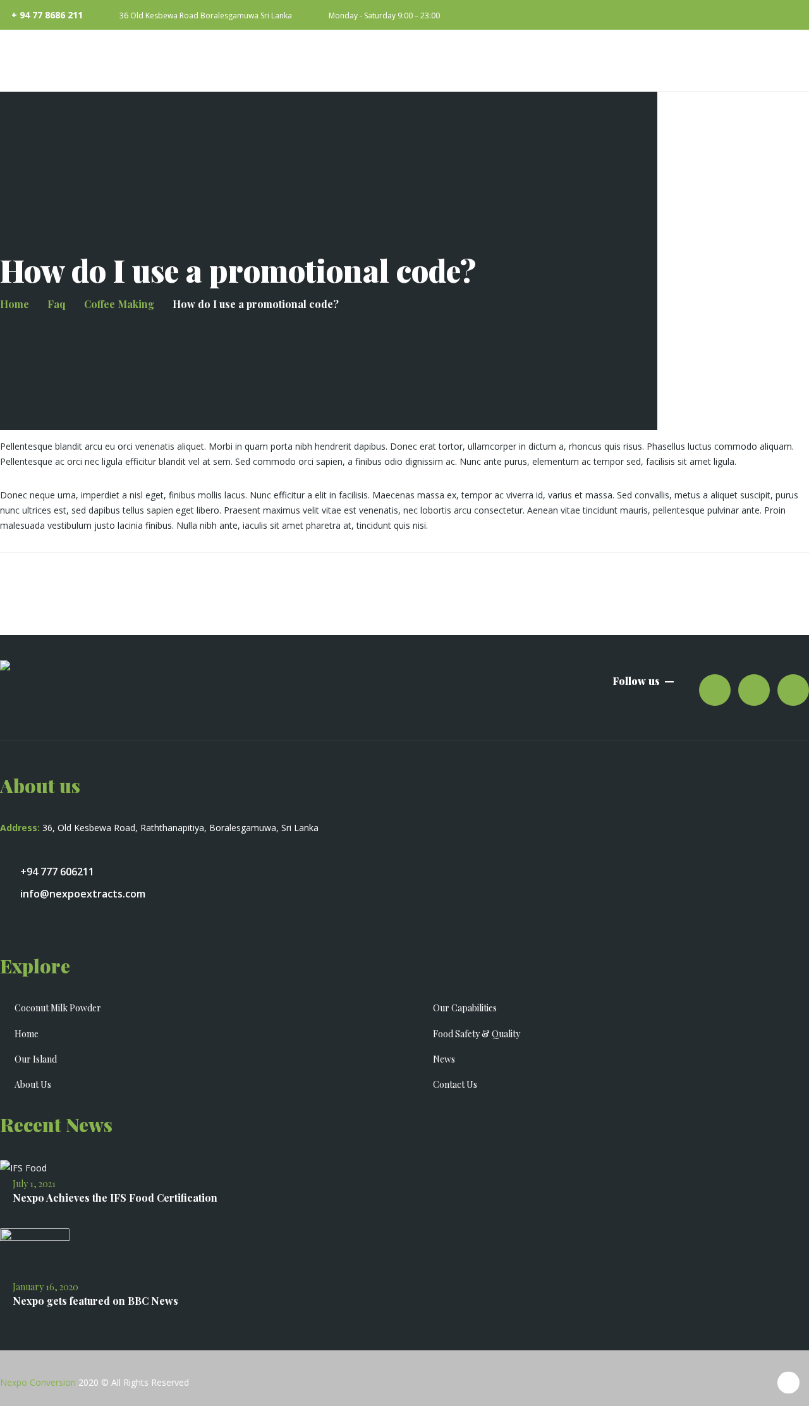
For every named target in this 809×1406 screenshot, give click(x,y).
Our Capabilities (465, 1008)
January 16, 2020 (45, 1287)
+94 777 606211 (57, 872)
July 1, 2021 (34, 1184)
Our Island (36, 1059)
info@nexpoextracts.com (82, 894)
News (444, 1059)
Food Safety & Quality (476, 1034)
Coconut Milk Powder (58, 1008)
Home (27, 1034)
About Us (33, 1084)
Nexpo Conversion (38, 1382)
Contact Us (455, 1084)
